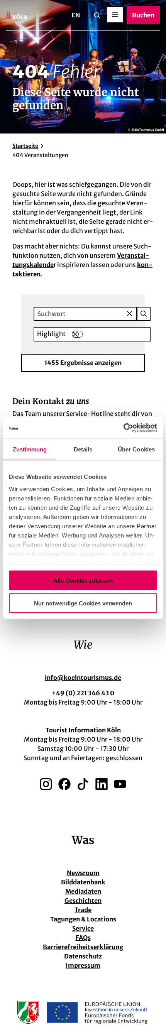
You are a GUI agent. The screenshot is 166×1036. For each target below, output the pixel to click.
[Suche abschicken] (144, 314)
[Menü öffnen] (115, 14)
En (75, 15)
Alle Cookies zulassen (83, 580)
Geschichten (83, 900)
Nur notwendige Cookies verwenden (83, 603)
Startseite (25, 145)
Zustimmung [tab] (30, 449)
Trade (83, 910)
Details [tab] (83, 449)
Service (83, 928)
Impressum (83, 965)
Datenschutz (83, 956)
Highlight (51, 334)
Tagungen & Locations (83, 919)
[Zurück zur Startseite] (16, 15)
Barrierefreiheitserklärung (83, 947)
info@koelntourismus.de (83, 677)
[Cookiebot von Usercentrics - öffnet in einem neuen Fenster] (123, 428)
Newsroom (83, 873)
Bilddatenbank (83, 882)
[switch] (77, 334)
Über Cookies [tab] (136, 449)
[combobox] (92, 314)
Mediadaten (83, 891)
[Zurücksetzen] (129, 314)
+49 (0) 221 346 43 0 (83, 693)
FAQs (83, 937)
